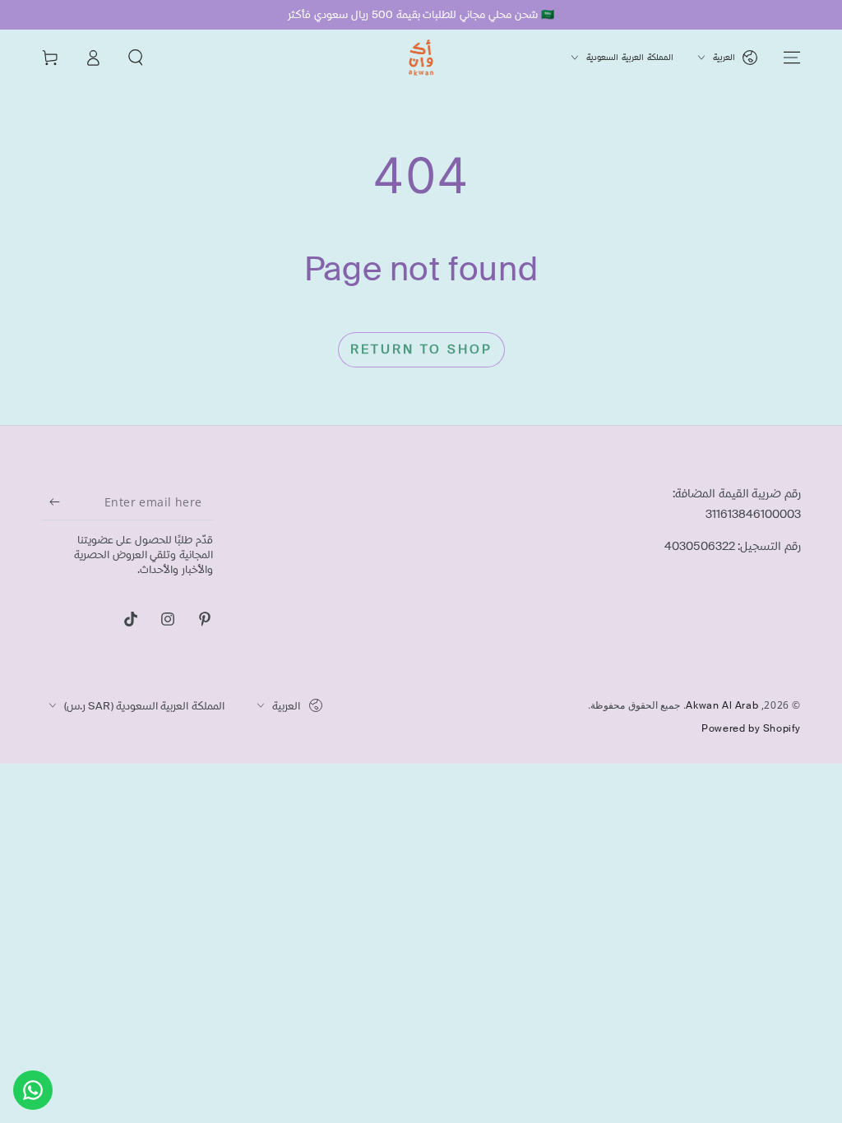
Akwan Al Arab (722, 705)
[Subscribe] (50, 501)
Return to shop (421, 349)
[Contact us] (33, 1090)
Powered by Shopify (751, 728)
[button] (135, 57)
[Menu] (791, 57)
